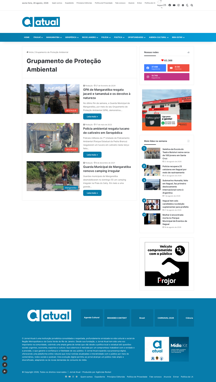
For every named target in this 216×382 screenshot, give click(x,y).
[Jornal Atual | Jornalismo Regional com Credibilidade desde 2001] (41, 21)
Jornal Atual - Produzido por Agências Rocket (90, 372)
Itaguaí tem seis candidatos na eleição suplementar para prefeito (176, 203)
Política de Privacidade (103, 3)
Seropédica (70, 37)
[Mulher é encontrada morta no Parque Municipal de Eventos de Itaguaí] (152, 218)
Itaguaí (37, 37)
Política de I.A (150, 3)
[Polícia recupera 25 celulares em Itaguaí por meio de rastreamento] (152, 170)
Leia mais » (92, 116)
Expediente (69, 3)
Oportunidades (135, 37)
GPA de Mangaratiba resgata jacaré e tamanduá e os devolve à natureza (106, 94)
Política (118, 37)
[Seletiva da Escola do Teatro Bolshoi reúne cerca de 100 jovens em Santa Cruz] (152, 153)
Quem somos (57, 3)
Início (31, 52)
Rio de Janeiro (89, 37)
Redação (89, 86)
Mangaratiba (53, 37)
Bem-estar (177, 37)
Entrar (139, 3)
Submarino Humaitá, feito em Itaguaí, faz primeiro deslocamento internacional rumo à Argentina (175, 186)
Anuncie (131, 3)
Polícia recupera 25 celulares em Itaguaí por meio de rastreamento (175, 169)
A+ (5, 358)
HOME (26, 37)
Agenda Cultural (157, 37)
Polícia (104, 37)
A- (5, 371)
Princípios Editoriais (84, 3)
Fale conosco (120, 3)
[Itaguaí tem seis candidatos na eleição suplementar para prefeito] (152, 204)
